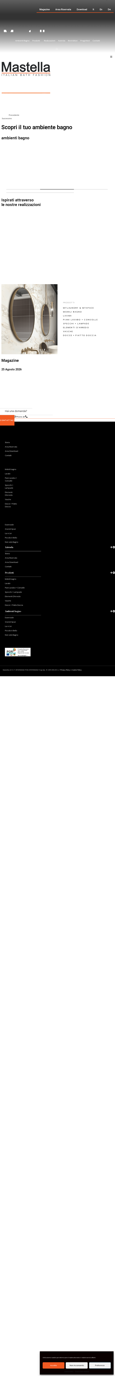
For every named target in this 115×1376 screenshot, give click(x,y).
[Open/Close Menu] (111, 56)
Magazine (44, 9)
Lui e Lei (8, 533)
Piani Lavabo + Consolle (80, 319)
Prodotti (10, 460)
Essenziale (9, 525)
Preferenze (100, 1365)
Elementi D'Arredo (76, 327)
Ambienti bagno (13, 611)
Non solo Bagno (11, 542)
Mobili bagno (72, 312)
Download (82, 9)
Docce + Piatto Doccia (79, 335)
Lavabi (67, 316)
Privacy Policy (65, 670)
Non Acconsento (77, 1365)
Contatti (8, 455)
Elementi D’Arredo (8, 493)
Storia (7, 442)
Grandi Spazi (10, 529)
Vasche (68, 331)
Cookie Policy (68, 1371)
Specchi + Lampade (76, 323)
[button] (57, 113)
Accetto (53, 1365)
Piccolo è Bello (11, 538)
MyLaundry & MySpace (78, 308)
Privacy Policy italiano (82, 1371)
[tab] (23, 547)
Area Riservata (63, 9)
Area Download (11, 451)
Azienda (10, 433)
